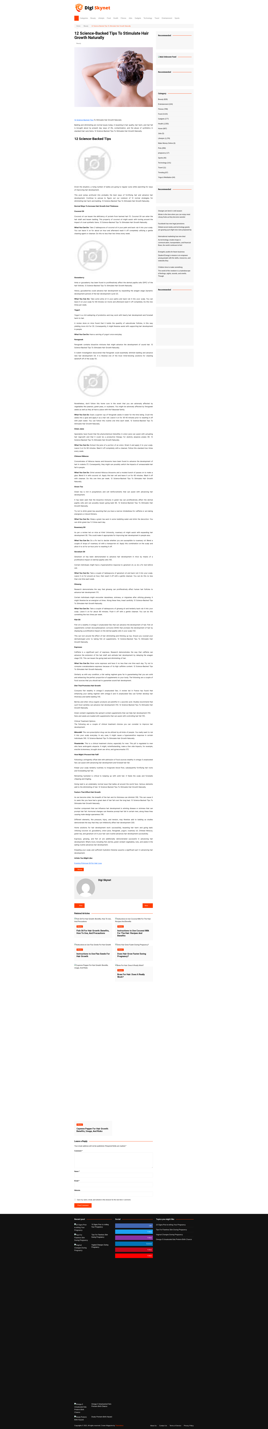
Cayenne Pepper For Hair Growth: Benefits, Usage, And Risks (92, 1129)
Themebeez (119, 1425)
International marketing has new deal (171, 236)
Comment (78, 1151)
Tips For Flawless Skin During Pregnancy (171, 1230)
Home (160, 128)
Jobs (130, 18)
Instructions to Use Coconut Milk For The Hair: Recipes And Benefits (133, 933)
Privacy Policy (189, 1425)
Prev (80, 905)
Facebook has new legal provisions (171, 224)
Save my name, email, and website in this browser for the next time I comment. (104, 1200)
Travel (157, 18)
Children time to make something (170, 267)
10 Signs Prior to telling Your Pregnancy (171, 1225)
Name (77, 1171)
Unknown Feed (170, 57)
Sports (177, 18)
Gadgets (138, 18)
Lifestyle (101, 18)
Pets (159, 148)
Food (109, 18)
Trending (161, 172)
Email (76, 1181)
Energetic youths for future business (171, 252)
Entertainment (167, 18)
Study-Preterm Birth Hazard (101, 1417)
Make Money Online (165, 143)
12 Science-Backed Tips (84, 120)
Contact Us (163, 1425)
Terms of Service (175, 1425)
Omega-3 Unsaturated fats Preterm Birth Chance (174, 1239)
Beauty (93, 18)
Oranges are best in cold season (170, 211)
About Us (153, 1425)
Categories (84, 18)
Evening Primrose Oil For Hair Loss (88, 863)
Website (77, 1190)
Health (115, 18)
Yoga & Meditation (165, 177)
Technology (148, 18)
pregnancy (162, 153)
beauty (80, 869)
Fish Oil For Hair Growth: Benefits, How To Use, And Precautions (93, 931)
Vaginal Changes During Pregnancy (169, 1234)
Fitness (123, 18)
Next (146, 905)
